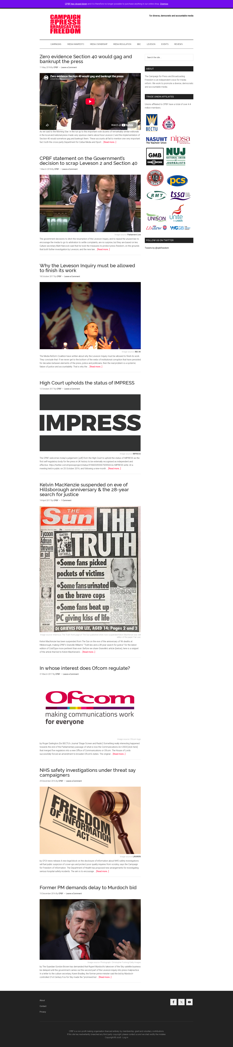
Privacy (43, 1012)
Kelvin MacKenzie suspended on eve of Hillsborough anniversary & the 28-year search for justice (84, 489)
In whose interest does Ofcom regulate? (85, 668)
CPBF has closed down (76, 4)
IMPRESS (137, 454)
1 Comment (66, 500)
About (42, 1000)
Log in (125, 1037)
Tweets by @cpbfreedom (157, 248)
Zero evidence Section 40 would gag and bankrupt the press (86, 59)
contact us (133, 1034)
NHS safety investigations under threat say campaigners (88, 772)
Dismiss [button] (164, 4)
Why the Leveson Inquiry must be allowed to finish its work (87, 268)
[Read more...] (110, 142)
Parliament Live (134, 235)
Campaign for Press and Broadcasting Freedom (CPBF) (65, 24)
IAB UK (138, 352)
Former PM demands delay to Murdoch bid (88, 887)
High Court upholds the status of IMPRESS (87, 383)
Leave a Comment (69, 67)
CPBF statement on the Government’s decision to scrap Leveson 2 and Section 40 (88, 160)
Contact (43, 1006)
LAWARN (137, 856)
